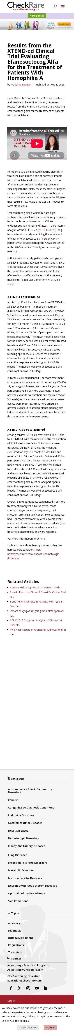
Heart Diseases (18, 830)
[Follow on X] (19, 988)
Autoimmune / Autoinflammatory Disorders (30, 790)
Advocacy (14, 923)
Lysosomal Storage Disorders (27, 862)
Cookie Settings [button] (28, 1027)
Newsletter (37, 15)
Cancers (13, 800)
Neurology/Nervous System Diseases (32, 885)
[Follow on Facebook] (11, 988)
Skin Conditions (18, 901)
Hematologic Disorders (23, 838)
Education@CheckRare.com (24, 980)
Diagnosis (14, 930)
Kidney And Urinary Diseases (26, 846)
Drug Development (20, 937)
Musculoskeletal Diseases (25, 878)
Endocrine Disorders (21, 815)
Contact (14, 958)
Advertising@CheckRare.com (25, 969)
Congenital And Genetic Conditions (31, 807)
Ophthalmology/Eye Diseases (27, 893)
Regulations (16, 945)
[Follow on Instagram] (28, 988)
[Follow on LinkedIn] (45, 988)
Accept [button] (50, 1027)
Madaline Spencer (21, 84)
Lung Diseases (17, 855)
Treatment (15, 952)
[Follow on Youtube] (36, 988)
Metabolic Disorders (21, 870)
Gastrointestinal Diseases (25, 823)
